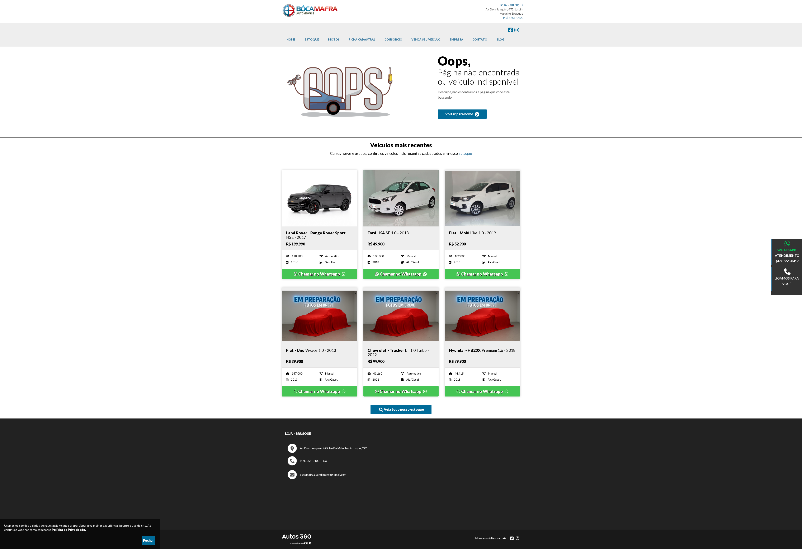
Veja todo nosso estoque (403, 409)
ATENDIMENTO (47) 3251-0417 (787, 258)
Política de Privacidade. (69, 529)
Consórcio (393, 39)
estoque (465, 153)
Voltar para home (459, 114)
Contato (479, 39)
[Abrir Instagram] (517, 538)
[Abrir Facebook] (512, 538)
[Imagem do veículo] (319, 198)
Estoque (312, 39)
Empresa (456, 39)
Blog (500, 39)
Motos (334, 39)
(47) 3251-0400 (513, 17)
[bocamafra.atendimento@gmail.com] (317, 478)
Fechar (148, 540)
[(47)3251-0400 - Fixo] (307, 464)
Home (291, 39)
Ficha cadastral (362, 39)
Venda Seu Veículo (425, 39)
